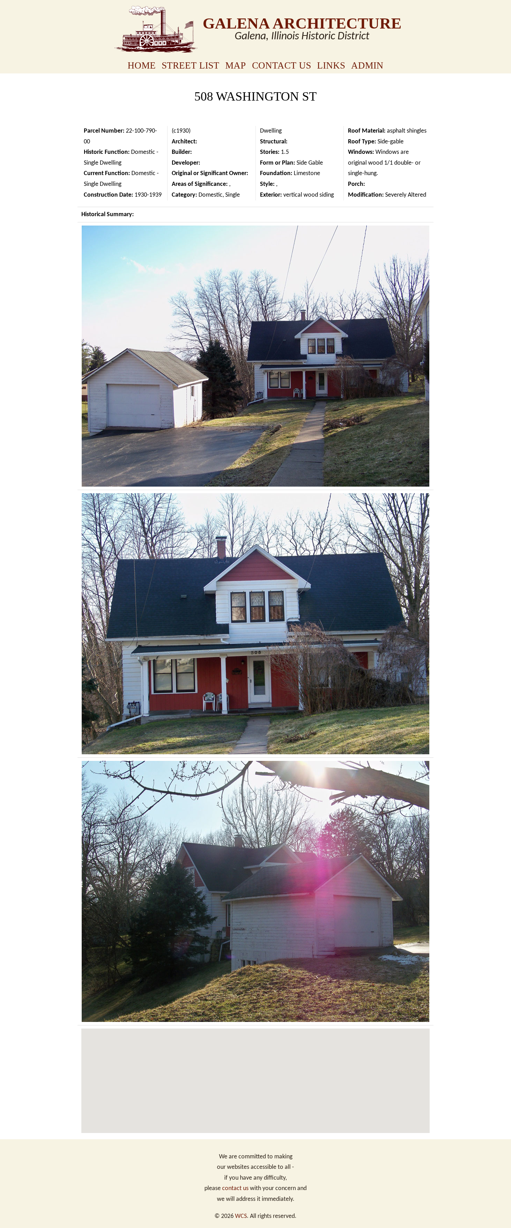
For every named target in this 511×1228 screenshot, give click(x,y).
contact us (235, 1188)
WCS (241, 1216)
